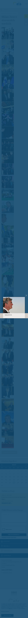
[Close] (26, 295)
